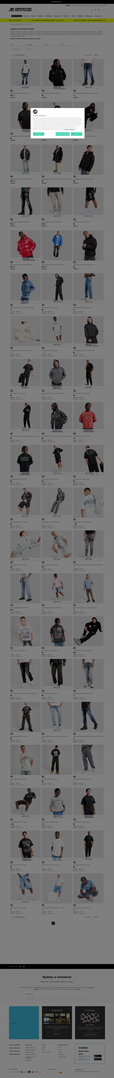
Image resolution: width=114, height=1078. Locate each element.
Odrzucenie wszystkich (63, 134)
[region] (57, 123)
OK (76, 134)
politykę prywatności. (69, 129)
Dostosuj (38, 134)
